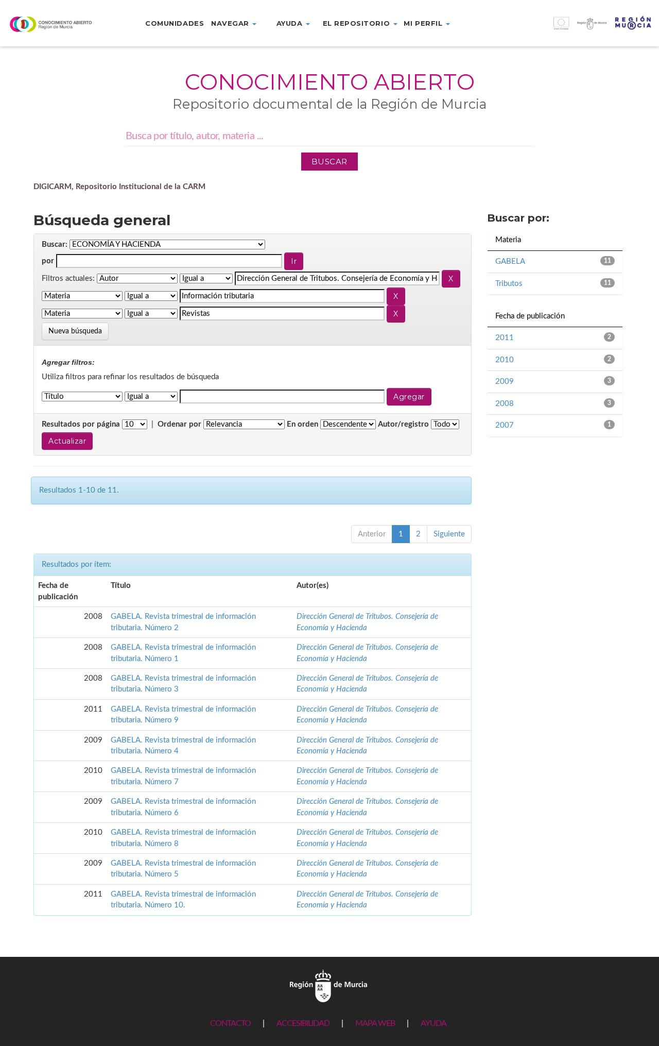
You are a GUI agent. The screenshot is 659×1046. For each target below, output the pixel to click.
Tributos (509, 284)
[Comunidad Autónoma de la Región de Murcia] (328, 985)
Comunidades (174, 23)
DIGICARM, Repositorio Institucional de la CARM (119, 187)
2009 (504, 381)
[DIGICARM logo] (55, 23)
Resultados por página (81, 424)
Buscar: (54, 244)
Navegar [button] (231, 23)
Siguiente (449, 534)
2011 (504, 338)
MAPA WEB (375, 1023)
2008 (504, 404)
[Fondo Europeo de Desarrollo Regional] (576, 28)
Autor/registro (403, 424)
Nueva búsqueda (75, 331)
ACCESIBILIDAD (303, 1023)
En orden (302, 424)
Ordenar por (179, 424)
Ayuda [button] (290, 23)
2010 (504, 360)
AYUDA (433, 1023)
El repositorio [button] (357, 23)
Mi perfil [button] (424, 23)
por (48, 261)
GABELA (510, 261)
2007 (504, 425)
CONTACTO (230, 1023)
